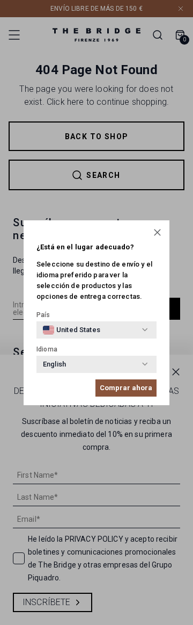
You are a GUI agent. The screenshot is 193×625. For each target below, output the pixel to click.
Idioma (46, 349)
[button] (157, 232)
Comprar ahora (126, 388)
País (43, 315)
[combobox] (71, 330)
